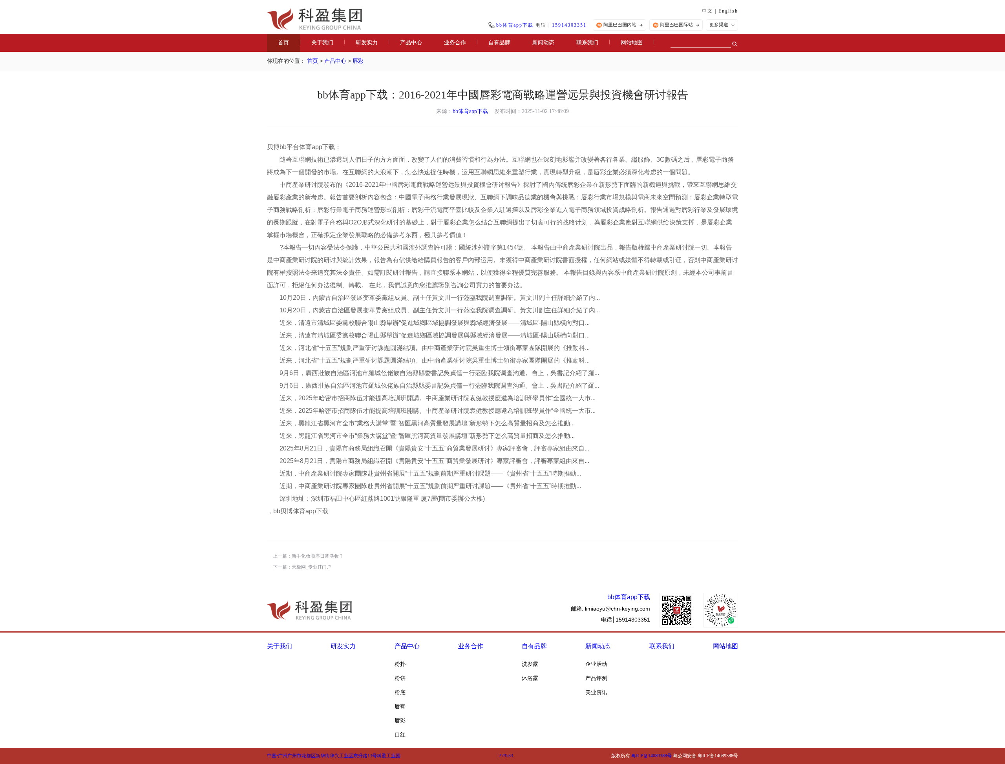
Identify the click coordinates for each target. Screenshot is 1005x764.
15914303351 (569, 25)
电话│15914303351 (625, 619)
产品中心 (411, 43)
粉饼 (400, 678)
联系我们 (587, 43)
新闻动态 (543, 43)
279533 (506, 756)
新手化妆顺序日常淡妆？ (318, 556)
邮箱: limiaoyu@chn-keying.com (610, 608)
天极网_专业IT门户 (311, 567)
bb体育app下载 (515, 25)
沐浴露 (530, 678)
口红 (400, 734)
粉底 (400, 692)
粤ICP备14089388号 (651, 756)
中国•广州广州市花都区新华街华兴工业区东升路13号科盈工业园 (333, 756)
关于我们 (322, 43)
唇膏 (400, 706)
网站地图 (632, 43)
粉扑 (400, 664)
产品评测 (596, 678)
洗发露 (530, 664)
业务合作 (455, 43)
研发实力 (367, 43)
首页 (283, 43)
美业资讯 (596, 692)
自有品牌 (499, 43)
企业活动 (596, 664)
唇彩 (358, 61)
